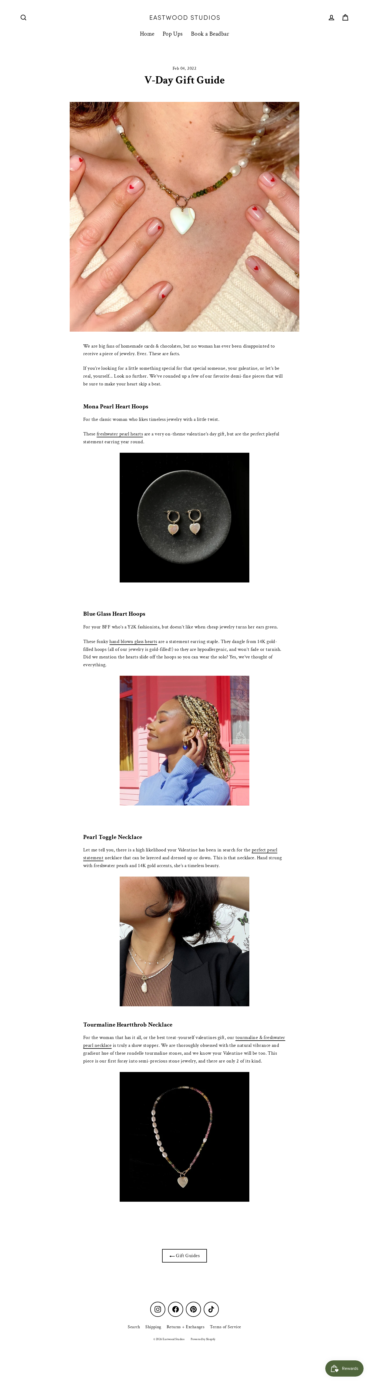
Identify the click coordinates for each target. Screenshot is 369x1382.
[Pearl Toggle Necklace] (184, 941)
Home (147, 34)
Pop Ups (173, 34)
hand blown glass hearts (133, 641)
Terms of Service (225, 1327)
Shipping (153, 1327)
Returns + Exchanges (186, 1327)
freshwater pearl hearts (120, 434)
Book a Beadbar (210, 34)
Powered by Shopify (203, 1339)
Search (134, 1327)
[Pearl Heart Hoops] (184, 517)
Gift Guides (187, 1256)
